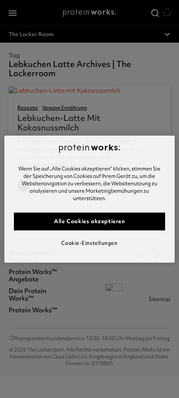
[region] (89, 199)
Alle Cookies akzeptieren (89, 221)
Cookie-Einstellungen (89, 242)
